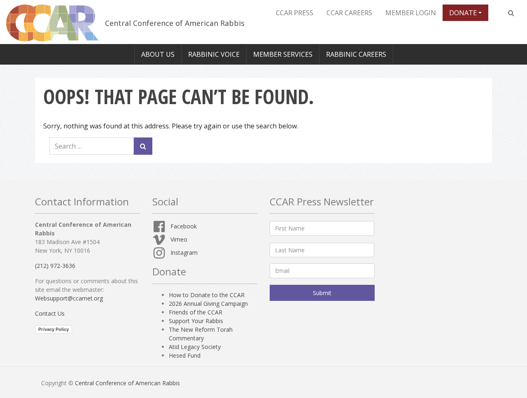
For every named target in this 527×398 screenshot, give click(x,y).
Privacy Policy (53, 329)
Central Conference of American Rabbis (175, 23)
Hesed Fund (185, 355)
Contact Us (50, 313)
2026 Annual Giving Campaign (208, 303)
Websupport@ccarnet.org (69, 298)
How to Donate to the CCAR (207, 295)
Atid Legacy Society (195, 347)
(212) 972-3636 (55, 266)
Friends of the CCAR (195, 312)
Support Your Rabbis (196, 321)
